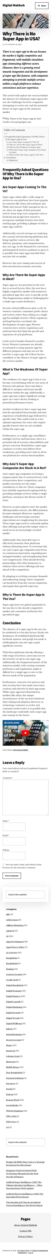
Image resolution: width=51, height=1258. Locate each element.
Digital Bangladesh (14, 985)
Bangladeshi (12, 963)
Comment (8, 778)
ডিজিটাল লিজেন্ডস (11, 1122)
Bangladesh (11, 958)
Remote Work (12, 1100)
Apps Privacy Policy (15, 947)
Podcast (9, 1094)
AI (7, 936)
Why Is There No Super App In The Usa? (26, 155)
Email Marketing (14, 1034)
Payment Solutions (15, 1078)
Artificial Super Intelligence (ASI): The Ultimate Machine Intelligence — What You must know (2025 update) (24, 1185)
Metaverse (11, 1062)
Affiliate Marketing (14, 925)
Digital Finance (13, 996)
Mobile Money (13, 1067)
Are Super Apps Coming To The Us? (24, 142)
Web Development (14, 1111)
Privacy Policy (25, 1236)
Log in (30, 1253)
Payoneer (10, 1083)
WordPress (22, 1253)
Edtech (9, 1029)
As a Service (11, 952)
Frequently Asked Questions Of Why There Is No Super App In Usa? (25, 138)
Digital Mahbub (14, 5)
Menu (43, 5)
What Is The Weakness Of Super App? (25, 147)
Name (6, 821)
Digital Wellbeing (14, 1023)
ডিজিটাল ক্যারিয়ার (11, 1116)
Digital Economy (14, 991)
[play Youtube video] (26, 733)
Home (9, 1045)
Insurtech (10, 1051)
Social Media (12, 1105)
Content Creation (14, 974)
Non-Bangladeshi (14, 1072)
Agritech (10, 931)
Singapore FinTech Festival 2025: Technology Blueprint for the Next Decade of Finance (22, 1173)
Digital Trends (12, 1018)
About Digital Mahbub (25, 1225)
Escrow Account (13, 1040)
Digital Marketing (14, 1007)
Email (6, 835)
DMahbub (13, 160)
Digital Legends (13, 1002)
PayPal (9, 1089)
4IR (7, 914)
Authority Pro (23, 1251)
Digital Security (13, 1013)
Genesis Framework (40, 1251)
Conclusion (11, 158)
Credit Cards (12, 980)
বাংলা (7, 1127)
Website (6, 850)
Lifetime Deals (13, 1056)
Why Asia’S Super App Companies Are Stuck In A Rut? (27, 151)
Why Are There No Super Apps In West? (25, 145)
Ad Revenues (12, 920)
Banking (10, 969)
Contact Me (26, 1231)
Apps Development (20, 750)
